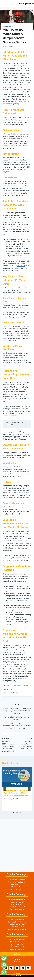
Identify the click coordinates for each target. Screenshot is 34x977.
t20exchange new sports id (17, 882)
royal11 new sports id (17, 924)
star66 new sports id (17, 909)
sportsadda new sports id (17, 929)
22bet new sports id (17, 904)
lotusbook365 (25, 607)
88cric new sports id (17, 947)
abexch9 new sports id (17, 907)
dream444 (19, 543)
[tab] (13, 812)
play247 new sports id (17, 939)
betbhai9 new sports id (17, 887)
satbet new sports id (17, 927)
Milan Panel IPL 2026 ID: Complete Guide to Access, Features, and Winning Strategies (8, 745)
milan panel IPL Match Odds (12, 692)
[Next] (29, 789)
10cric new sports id (17, 942)
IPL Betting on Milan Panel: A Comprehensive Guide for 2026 (26, 744)
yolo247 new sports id (17, 880)
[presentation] (17, 777)
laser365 (9, 497)
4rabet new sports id (17, 949)
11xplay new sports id (17, 902)
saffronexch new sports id (17, 922)
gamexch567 (20, 266)
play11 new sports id (17, 919)
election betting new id (17, 900)
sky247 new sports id (17, 884)
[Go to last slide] (4, 789)
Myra (6, 46)
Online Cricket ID (8, 26)
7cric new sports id (17, 944)
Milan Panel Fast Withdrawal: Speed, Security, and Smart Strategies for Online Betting (16, 793)
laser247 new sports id (17, 889)
